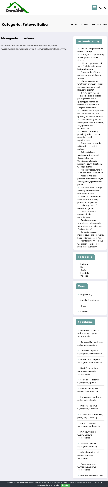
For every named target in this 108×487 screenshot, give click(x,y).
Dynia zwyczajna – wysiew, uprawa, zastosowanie (87, 435)
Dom (82, 267)
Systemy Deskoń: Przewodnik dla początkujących (87, 214)
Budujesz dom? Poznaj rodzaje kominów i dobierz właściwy (89, 75)
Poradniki (84, 273)
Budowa (84, 264)
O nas (83, 306)
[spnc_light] (105, 8)
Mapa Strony (86, 294)
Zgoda (65, 485)
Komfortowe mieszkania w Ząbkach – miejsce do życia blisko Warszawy (90, 244)
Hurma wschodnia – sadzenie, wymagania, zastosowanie (88, 333)
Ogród (83, 270)
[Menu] (94, 7)
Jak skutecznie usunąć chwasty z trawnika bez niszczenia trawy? (89, 190)
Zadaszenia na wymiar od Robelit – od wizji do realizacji (89, 146)
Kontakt (84, 311)
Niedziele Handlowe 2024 (91, 475)
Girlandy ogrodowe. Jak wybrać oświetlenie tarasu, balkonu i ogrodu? (89, 66)
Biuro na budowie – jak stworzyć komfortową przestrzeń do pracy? (89, 199)
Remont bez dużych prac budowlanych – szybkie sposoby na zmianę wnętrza (90, 113)
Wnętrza (84, 276)
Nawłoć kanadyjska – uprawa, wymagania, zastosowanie (88, 371)
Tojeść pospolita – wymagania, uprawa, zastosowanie (87, 467)
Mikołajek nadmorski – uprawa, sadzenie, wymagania (89, 455)
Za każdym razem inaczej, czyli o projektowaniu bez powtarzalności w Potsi (90, 235)
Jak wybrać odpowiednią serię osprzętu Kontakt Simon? (90, 57)
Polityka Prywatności (89, 300)
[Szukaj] (100, 8)
